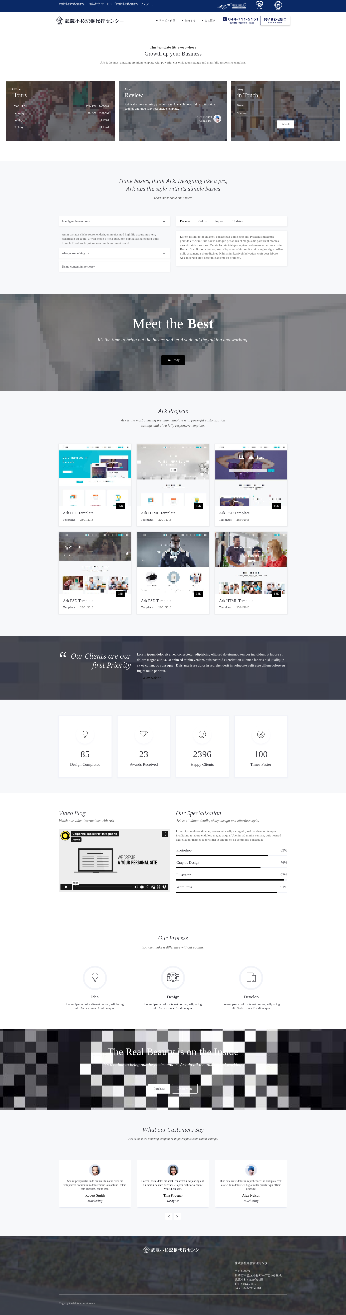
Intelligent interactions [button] (76, 221)
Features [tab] (185, 221)
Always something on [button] (75, 253)
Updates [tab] (237, 221)
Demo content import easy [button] (78, 266)
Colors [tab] (202, 221)
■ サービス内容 (166, 20)
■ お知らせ (189, 20)
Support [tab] (219, 221)
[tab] (114, 232)
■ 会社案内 (209, 20)
